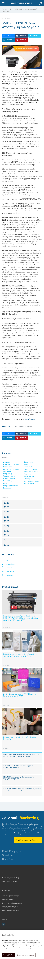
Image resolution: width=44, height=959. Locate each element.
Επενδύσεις (7, 481)
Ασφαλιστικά (29, 476)
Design (5, 483)
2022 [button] (6, 521)
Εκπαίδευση (7, 467)
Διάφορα (6, 462)
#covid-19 (9, 568)
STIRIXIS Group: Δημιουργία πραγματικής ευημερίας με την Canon (18, 778)
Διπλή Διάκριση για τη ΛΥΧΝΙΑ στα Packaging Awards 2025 (19, 694)
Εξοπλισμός (28, 467)
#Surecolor (28, 426)
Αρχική (4, 9)
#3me (15, 426)
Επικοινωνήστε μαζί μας (10, 881)
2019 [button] (6, 535)
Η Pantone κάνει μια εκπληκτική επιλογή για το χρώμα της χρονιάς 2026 (21, 654)
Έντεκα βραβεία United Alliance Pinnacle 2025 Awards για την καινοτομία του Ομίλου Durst (22, 755)
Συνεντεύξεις (29, 483)
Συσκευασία (28, 462)
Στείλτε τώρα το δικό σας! (28, 840)
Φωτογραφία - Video (31, 481)
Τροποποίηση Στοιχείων (10, 910)
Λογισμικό (28, 474)
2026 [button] (6, 502)
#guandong (9, 575)
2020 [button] (6, 530)
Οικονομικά (28, 479)
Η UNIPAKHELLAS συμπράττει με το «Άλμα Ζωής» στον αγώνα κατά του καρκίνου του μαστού (22, 789)
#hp (7, 560)
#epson (21, 426)
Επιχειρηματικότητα (10, 485)
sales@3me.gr (30, 419)
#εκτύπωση (10, 571)
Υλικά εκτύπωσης (30, 469)
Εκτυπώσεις (7, 488)
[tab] (22, 502)
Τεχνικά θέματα (9, 476)
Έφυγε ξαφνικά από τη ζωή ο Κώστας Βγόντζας (20, 737)
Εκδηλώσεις (7, 474)
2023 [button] (6, 516)
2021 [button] (6, 526)
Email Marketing (8, 899)
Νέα (11, 9)
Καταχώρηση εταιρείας (10, 907)
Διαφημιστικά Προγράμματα (12, 903)
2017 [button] (6, 544)
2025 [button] (6, 507)
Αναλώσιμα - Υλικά (31, 471)
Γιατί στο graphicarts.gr (10, 896)
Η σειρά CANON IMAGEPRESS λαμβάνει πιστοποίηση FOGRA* (18, 767)
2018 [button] (6, 540)
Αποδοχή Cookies (8, 955)
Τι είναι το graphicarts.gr (10, 878)
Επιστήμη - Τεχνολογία (11, 464)
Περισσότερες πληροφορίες (25, 955)
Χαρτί (26, 464)
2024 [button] (6, 512)
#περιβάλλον (10, 564)
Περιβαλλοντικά (9, 478)
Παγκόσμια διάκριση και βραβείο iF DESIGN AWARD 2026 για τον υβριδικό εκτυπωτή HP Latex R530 (20, 618)
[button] (3, 3)
